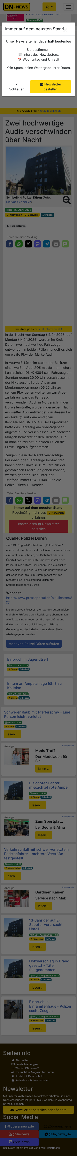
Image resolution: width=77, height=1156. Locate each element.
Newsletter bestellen (52, 86)
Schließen (16, 86)
